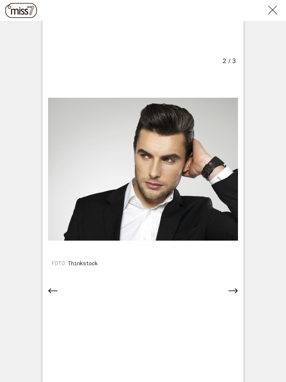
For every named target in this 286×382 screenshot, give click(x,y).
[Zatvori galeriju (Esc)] (277, 4)
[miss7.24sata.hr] (21, 10)
